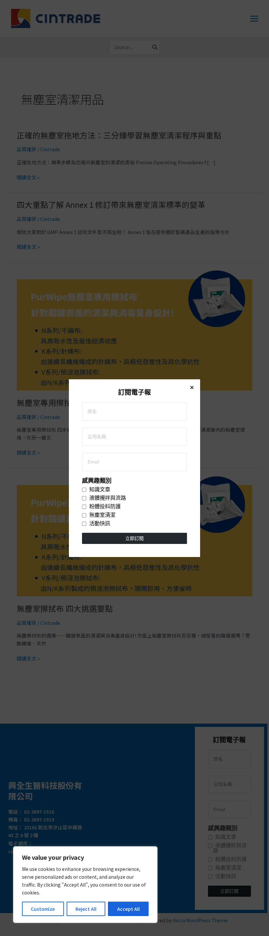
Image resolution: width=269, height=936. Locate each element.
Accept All (128, 909)
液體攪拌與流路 (107, 498)
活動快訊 (99, 523)
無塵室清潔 (101, 515)
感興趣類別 (97, 481)
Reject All (85, 909)
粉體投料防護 (104, 506)
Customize (43, 909)
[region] (85, 884)
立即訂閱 (134, 538)
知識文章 (99, 489)
